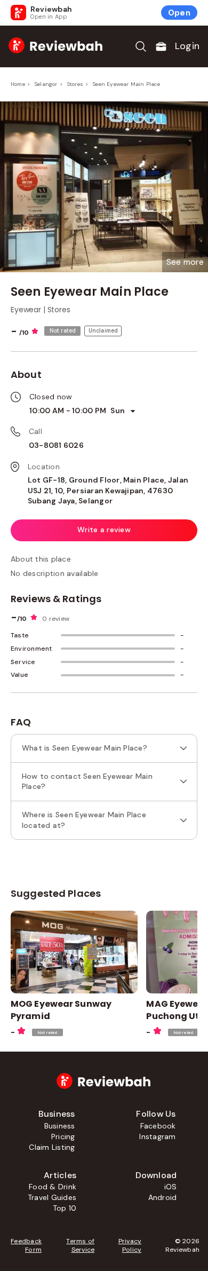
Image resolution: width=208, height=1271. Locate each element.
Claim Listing (52, 1147)
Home (18, 84)
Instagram (157, 1136)
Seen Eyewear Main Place (126, 84)
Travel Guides (52, 1197)
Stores (75, 84)
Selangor (46, 84)
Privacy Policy (129, 1245)
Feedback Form (26, 1245)
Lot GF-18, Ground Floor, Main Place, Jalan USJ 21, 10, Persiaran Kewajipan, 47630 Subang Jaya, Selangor (108, 490)
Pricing (63, 1136)
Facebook (158, 1126)
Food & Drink (52, 1186)
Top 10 (64, 1208)
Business (59, 1126)
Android (162, 1197)
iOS (170, 1186)
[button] (185, 262)
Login (187, 46)
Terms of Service (80, 1245)
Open (179, 13)
